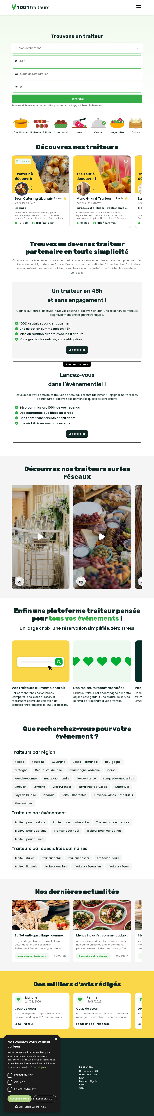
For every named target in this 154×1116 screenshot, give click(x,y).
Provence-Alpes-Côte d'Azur (113, 795)
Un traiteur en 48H (89, 1071)
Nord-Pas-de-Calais (93, 787)
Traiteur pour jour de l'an (104, 831)
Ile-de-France (86, 778)
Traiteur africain (108, 858)
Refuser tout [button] (45, 1098)
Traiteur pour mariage (30, 822)
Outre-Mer (122, 787)
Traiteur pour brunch (29, 839)
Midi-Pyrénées (62, 787)
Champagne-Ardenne (84, 770)
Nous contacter (88, 1074)
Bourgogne (113, 762)
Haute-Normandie (56, 778)
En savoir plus (77, 349)
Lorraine (39, 787)
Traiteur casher (78, 858)
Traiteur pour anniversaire (71, 822)
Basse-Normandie (85, 762)
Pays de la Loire (25, 795)
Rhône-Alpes (23, 803)
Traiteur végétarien (87, 866)
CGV (82, 1084)
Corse (111, 770)
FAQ (81, 1077)
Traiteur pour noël (66, 831)
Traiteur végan (118, 866)
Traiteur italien (25, 858)
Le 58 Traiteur (24, 1024)
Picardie (48, 795)
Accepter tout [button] (19, 1098)
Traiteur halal (51, 858)
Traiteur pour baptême (30, 831)
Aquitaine (38, 762)
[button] (32, 1106)
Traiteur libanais (26, 866)
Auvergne (58, 762)
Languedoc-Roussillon (118, 778)
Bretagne (21, 770)
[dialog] (32, 1073)
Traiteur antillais (56, 866)
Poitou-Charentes (74, 795)
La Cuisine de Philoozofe (93, 1024)
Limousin (20, 787)
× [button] (55, 1039)
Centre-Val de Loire (48, 770)
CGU (82, 1088)
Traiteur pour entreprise (112, 822)
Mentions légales (89, 1081)
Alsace (19, 762)
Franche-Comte (26, 778)
